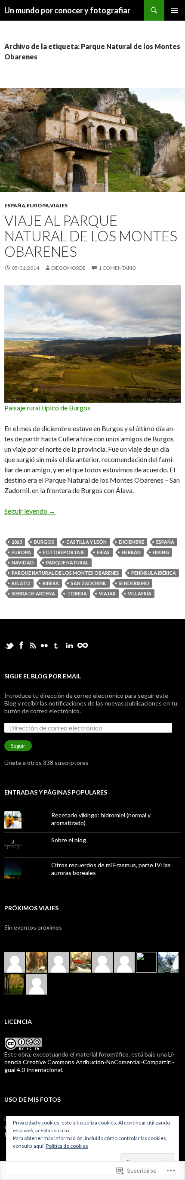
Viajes (59, 205)
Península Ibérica (153, 573)
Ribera (51, 583)
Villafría (139, 593)
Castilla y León (86, 542)
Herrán (131, 552)
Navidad (23, 562)
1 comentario (117, 268)
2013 (17, 542)
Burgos (44, 542)
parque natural (67, 562)
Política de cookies (67, 1146)
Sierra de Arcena (33, 593)
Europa (38, 205)
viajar (107, 593)
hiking (161, 552)
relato (21, 583)
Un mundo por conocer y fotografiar (67, 10)
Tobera (77, 593)
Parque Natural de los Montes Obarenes (65, 573)
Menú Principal (174, 10)
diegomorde (68, 268)
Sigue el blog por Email (42, 676)
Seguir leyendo (30, 511)
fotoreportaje (64, 552)
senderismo (134, 583)
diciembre (131, 542)
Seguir (18, 746)
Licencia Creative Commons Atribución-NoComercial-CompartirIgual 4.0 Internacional (89, 1062)
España (14, 205)
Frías (103, 552)
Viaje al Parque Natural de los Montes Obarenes (90, 236)
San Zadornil (89, 583)
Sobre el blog (68, 840)
